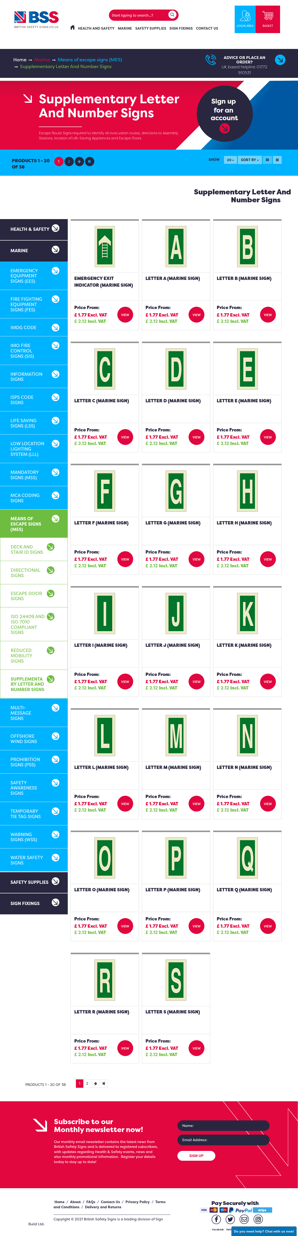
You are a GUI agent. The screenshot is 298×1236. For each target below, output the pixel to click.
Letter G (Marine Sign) (173, 523)
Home (20, 59)
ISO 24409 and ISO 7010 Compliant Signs (28, 624)
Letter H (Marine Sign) (244, 523)
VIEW (125, 315)
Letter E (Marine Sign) (244, 401)
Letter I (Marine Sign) (100, 645)
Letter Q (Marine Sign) (244, 890)
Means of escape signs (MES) (90, 59)
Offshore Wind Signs (23, 738)
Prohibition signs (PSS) (25, 762)
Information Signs (26, 376)
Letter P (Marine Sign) (173, 890)
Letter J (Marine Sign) (173, 645)
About (75, 1201)
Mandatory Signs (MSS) (24, 475)
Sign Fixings (25, 903)
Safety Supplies (29, 882)
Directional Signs (25, 572)
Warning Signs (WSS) (23, 837)
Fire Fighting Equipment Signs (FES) (26, 304)
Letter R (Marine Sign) (101, 1012)
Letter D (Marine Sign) (173, 401)
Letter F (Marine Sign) (101, 523)
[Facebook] (216, 1219)
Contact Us (110, 1201)
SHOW (214, 159)
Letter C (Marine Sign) (101, 401)
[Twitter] (230, 1219)
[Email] (244, 1219)
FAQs (90, 1201)
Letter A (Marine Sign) (173, 278)
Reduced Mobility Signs (21, 655)
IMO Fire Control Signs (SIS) (22, 350)
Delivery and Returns (103, 1207)
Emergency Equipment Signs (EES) (24, 276)
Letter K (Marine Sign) (244, 645)
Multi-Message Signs (20, 713)
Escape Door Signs (26, 596)
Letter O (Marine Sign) (101, 890)
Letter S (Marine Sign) (173, 1012)
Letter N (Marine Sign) (244, 767)
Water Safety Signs (26, 860)
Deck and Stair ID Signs (27, 549)
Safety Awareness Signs (23, 788)
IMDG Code (23, 327)
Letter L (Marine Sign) (101, 767)
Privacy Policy (137, 1201)
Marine (42, 59)
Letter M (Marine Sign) (173, 767)
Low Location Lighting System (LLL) (27, 449)
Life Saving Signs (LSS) (23, 423)
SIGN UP (196, 1155)
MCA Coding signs (25, 498)
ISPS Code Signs (22, 400)
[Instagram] (258, 1219)
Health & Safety (30, 229)
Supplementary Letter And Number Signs (27, 684)
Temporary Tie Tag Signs (25, 813)
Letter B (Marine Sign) (244, 278)
